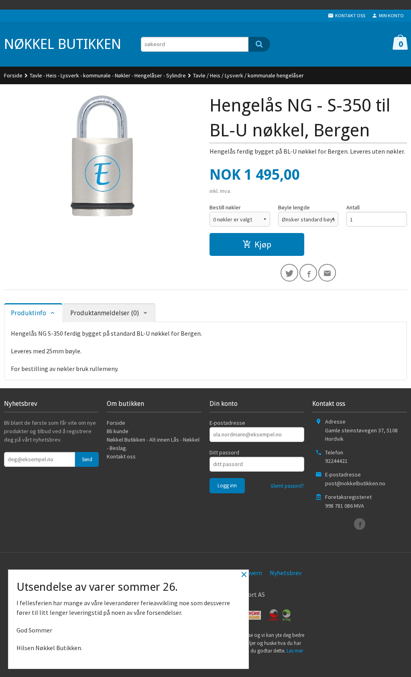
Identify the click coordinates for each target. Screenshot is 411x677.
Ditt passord (224, 452)
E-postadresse (227, 422)
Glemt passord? (287, 485)
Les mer (295, 650)
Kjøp (262, 244)
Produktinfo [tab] (28, 313)
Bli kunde (117, 431)
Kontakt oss (121, 456)
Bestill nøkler (225, 207)
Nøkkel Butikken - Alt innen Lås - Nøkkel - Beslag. (153, 444)
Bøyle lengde (294, 207)
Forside (13, 75)
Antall (353, 207)
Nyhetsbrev (285, 573)
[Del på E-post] (327, 273)
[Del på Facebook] (308, 273)
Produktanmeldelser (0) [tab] (104, 313)
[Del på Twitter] (289, 273)
